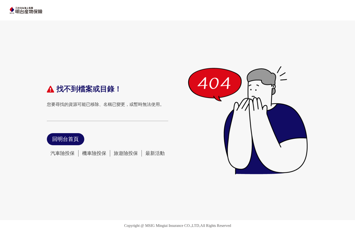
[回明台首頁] (26, 10)
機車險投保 (94, 153)
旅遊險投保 (126, 153)
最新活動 (155, 153)
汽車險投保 (62, 153)
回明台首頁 (65, 139)
